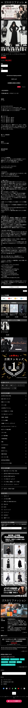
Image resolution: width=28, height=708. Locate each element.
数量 (2, 68)
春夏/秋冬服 (4, 454)
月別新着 (3, 447)
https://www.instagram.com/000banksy (10, 269)
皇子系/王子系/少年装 (6, 395)
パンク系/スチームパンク (7, 414)
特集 (2, 441)
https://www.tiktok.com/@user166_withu (10, 277)
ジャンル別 (3, 405)
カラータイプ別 (4, 457)
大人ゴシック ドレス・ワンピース (8, 426)
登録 (24, 528)
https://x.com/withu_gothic (7, 266)
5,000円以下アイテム (6, 408)
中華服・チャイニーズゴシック (8, 423)
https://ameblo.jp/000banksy (7, 271)
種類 (2, 63)
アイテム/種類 (4, 420)
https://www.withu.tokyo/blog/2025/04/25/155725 (12, 257)
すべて (4, 298)
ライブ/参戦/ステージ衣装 (7, 411)
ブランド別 (3, 432)
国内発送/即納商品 (5, 460)
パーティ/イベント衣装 (6, 463)
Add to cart (14, 79)
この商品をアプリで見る (14, 287)
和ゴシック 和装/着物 (6, 429)
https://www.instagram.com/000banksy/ (10, 176)
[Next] (26, 33)
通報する (25, 290)
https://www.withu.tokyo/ (6, 167)
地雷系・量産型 (4, 417)
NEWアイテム (4, 450)
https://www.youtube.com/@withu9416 (10, 274)
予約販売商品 (4, 438)
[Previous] (1, 33)
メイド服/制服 (4, 435)
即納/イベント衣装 (5, 402)
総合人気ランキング (5, 398)
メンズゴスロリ (4, 444)
